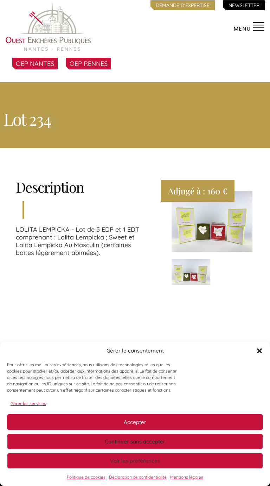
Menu (242, 29)
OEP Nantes (35, 64)
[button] (259, 350)
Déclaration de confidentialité (138, 477)
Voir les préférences (135, 460)
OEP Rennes (89, 64)
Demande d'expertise (183, 5)
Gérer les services (28, 403)
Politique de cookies (86, 477)
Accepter (135, 422)
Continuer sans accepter (135, 441)
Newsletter (244, 5)
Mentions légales (186, 477)
